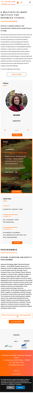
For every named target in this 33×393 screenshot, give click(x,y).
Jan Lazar (16, 115)
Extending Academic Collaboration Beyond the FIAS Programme (14, 235)
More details (9, 172)
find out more (16, 74)
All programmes (16, 321)
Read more (12, 384)
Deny (10, 387)
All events (16, 191)
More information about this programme (16, 315)
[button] (5, 131)
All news (17, 242)
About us (16, 370)
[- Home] (8, 3)
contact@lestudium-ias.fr (16, 365)
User (18, 2)
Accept (20, 387)
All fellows (17, 135)
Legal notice (16, 374)
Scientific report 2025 (13, 209)
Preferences (18, 384)
